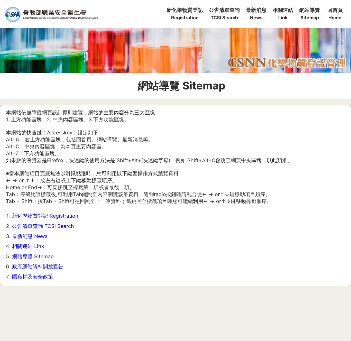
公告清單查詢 (224, 13)
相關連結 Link (28, 246)
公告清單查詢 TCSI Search (43, 226)
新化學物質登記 (185, 13)
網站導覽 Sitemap (33, 256)
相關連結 (283, 13)
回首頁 (335, 13)
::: (162, 2)
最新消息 (256, 13)
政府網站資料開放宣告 (37, 266)
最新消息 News (30, 236)
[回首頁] (51, 14)
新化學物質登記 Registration (45, 216)
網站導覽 (309, 13)
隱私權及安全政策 (32, 277)
